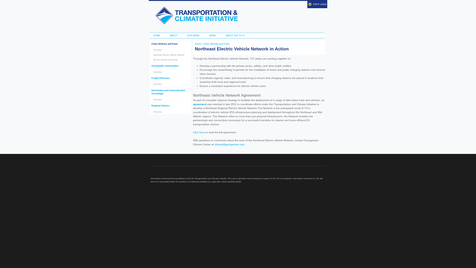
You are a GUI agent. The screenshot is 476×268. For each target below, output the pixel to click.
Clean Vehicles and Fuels (164, 44)
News (212, 35)
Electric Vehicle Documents (165, 60)
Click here (199, 132)
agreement (199, 104)
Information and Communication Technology (168, 92)
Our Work (193, 35)
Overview (157, 50)
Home (156, 35)
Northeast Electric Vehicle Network (168, 55)
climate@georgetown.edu (229, 144)
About (173, 35)
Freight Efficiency (160, 78)
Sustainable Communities (164, 66)
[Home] (197, 15)
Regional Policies (160, 105)
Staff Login (319, 4)
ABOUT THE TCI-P (235, 35)
